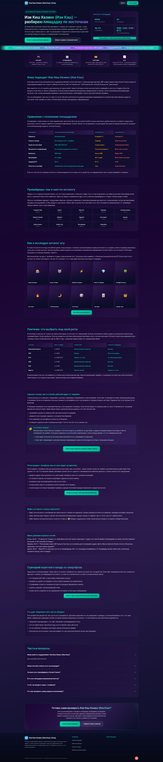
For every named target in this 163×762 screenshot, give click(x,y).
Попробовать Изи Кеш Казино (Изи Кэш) (114, 38)
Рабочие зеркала (77, 743)
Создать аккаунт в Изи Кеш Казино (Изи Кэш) (81, 492)
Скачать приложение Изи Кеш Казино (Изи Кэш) (81, 595)
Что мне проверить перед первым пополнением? (45, 691)
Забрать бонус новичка (92, 724)
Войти (123, 3)
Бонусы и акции (76, 747)
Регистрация (133, 3)
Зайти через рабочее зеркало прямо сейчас (81, 449)
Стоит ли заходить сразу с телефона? (41, 685)
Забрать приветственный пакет (66, 40)
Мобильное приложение (79, 750)
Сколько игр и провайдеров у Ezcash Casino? (43, 672)
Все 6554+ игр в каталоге (81, 312)
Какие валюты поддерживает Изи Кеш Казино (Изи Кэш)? (48, 655)
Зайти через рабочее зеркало (38, 40)
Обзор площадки (77, 740)
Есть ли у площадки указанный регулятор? (43, 679)
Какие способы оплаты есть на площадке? (43, 666)
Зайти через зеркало (70, 724)
